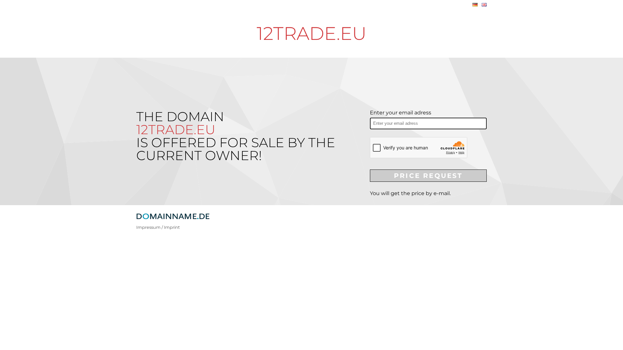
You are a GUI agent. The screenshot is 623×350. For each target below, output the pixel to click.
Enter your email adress (400, 113)
